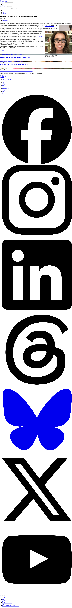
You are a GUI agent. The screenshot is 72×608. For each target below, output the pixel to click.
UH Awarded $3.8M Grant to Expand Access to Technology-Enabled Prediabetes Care (15, 64)
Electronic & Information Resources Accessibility (8, 605)
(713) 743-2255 (2, 77)
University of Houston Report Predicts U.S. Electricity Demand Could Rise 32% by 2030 (15, 57)
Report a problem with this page (6, 597)
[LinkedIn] (37, 314)
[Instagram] (37, 234)
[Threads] (37, 384)
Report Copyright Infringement (6, 88)
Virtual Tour (3, 93)
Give (2, 5)
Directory (3, 82)
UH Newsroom (4, 13)
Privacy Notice (4, 602)
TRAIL (3, 599)
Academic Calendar (4, 78)
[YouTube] (37, 594)
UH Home (3, 12)
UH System (3, 92)
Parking (3, 87)
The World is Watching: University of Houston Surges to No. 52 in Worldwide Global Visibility (16, 71)
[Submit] (16, 8)
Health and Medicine (5, 20)
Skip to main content (3, 0)
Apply (3, 4)
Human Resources (4, 84)
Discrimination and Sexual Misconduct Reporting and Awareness (10, 89)
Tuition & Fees (4, 91)
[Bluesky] (37, 454)
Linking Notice (4, 601)
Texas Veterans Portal (5, 90)
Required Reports (4, 604)
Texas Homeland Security (5, 598)
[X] (37, 524)
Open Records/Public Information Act (7, 603)
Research (3, 19)
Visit (2, 3)
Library (3, 85)
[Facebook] (37, 164)
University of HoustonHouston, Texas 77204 (3, 76)
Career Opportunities (5, 81)
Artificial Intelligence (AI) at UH (6, 79)
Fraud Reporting (4, 600)
